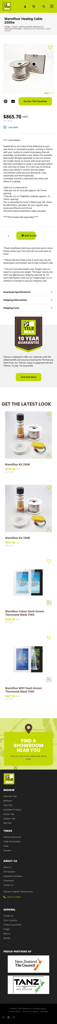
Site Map (44, 1011)
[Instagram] (14, 1017)
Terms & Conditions (30, 1011)
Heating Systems (13, 28)
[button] (44, 6)
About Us (7, 867)
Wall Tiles (7, 823)
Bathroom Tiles (10, 796)
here (48, 277)
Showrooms (8, 880)
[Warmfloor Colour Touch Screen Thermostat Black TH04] (28, 581)
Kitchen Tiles (8, 814)
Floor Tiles (7, 805)
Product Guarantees (12, 924)
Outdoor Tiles (9, 818)
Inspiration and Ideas (12, 876)
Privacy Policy (14, 1011)
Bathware (7, 800)
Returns (6, 933)
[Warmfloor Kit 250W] (28, 435)
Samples (7, 850)
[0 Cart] (33, 6)
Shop (14, 26)
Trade (5, 846)
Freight (6, 929)
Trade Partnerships (11, 841)
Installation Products (31, 26)
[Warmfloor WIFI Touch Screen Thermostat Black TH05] (28, 658)
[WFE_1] (28, 69)
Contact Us (8, 885)
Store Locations (10, 920)
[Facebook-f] (3, 1017)
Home (7, 26)
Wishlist (6, 938)
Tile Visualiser (9, 871)
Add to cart (30, 235)
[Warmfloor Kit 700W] (28, 508)
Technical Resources (12, 837)
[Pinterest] (8, 1017)
